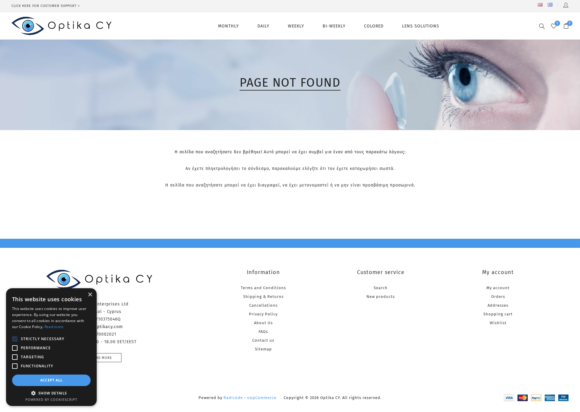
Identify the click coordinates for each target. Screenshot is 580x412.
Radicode (233, 397)
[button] (51, 393)
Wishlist (498, 323)
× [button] (90, 294)
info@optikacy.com (102, 326)
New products (380, 296)
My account (498, 288)
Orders (498, 296)
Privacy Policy (263, 314)
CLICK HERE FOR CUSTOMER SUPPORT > (45, 6)
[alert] (51, 347)
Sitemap (263, 349)
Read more (102, 358)
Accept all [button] (51, 380)
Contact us (263, 340)
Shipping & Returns (263, 296)
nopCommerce (261, 397)
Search (381, 288)
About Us (263, 323)
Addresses (498, 305)
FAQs (263, 331)
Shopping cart (498, 314)
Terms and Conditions (263, 288)
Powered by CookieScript (51, 399)
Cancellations (263, 305)
